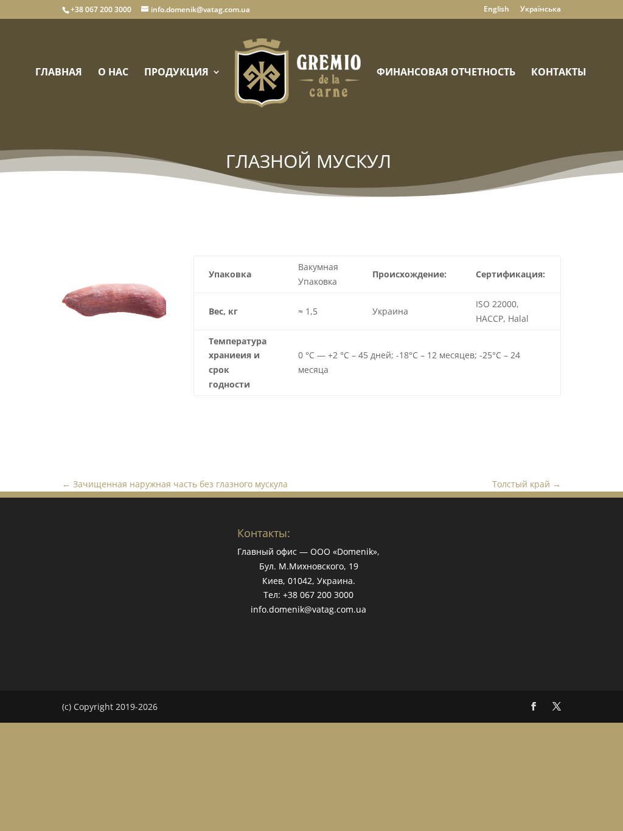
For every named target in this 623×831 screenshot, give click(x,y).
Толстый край (526, 484)
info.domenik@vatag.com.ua (308, 609)
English (496, 9)
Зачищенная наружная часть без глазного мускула (175, 484)
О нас (113, 73)
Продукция (176, 73)
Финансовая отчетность (446, 73)
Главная (58, 73)
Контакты (558, 73)
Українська (540, 9)
